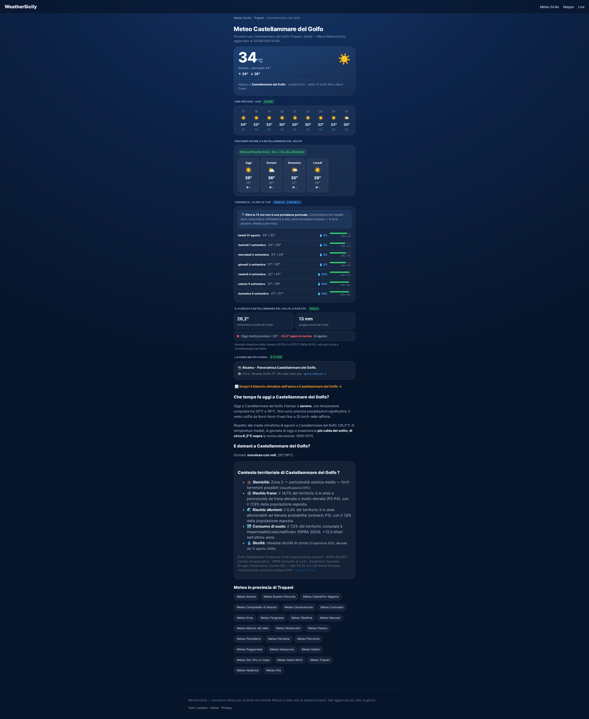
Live (581, 7)
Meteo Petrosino (308, 638)
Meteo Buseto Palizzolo (279, 596)
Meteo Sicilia (549, 7)
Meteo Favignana (272, 618)
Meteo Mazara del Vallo (253, 628)
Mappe (568, 7)
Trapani (259, 18)
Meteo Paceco (317, 628)
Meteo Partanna (279, 638)
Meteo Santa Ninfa (290, 660)
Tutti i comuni (198, 708)
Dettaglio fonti (304, 570)
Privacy (227, 708)
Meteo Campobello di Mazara (257, 607)
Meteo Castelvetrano (298, 607)
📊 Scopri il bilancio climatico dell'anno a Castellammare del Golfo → (288, 386)
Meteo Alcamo (246, 596)
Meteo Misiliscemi (288, 628)
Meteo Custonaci (332, 607)
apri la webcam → (315, 373)
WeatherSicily (21, 6)
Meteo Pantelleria (248, 638)
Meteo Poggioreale (249, 649)
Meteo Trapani (320, 660)
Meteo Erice (245, 618)
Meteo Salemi (311, 649)
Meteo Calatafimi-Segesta (321, 596)
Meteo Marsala (330, 618)
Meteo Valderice (248, 670)
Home (214, 708)
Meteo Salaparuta (282, 649)
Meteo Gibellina (301, 618)
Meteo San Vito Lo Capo (253, 660)
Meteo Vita (273, 670)
